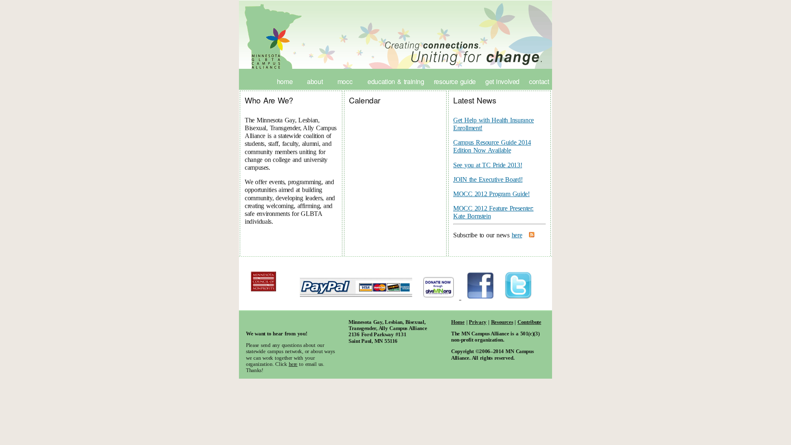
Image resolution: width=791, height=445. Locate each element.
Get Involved (502, 81)
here (517, 235)
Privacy (477, 322)
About (315, 81)
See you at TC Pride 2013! (487, 165)
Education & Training (395, 81)
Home (285, 81)
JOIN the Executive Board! (487, 179)
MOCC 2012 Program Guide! (491, 193)
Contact (539, 81)
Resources (502, 322)
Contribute (529, 322)
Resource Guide (455, 81)
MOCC (345, 81)
